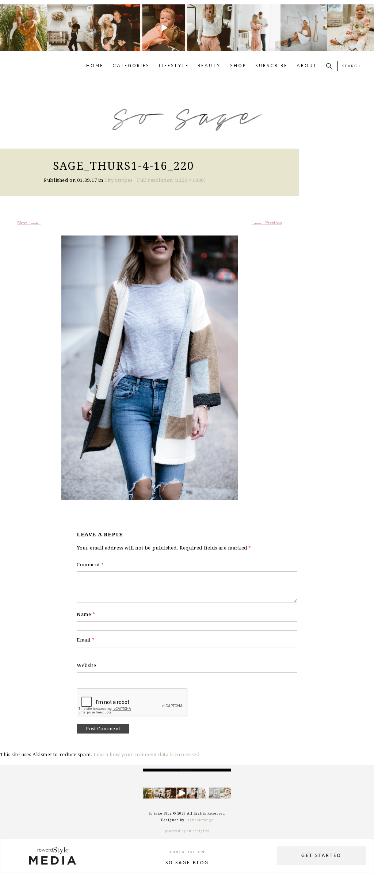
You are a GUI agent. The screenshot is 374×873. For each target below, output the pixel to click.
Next (29, 223)
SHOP (238, 66)
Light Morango (199, 820)
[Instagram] (42, 46)
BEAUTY (209, 66)
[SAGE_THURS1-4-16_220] (149, 367)
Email (86, 640)
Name (86, 614)
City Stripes (118, 180)
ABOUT (307, 66)
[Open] (23, 27)
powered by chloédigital (187, 831)
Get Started (321, 855)
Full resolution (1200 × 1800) (171, 180)
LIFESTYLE (174, 66)
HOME (94, 66)
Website (86, 665)
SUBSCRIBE (271, 66)
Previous (267, 223)
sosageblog (23, 10)
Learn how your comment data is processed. (147, 754)
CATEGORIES (131, 66)
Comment (90, 564)
